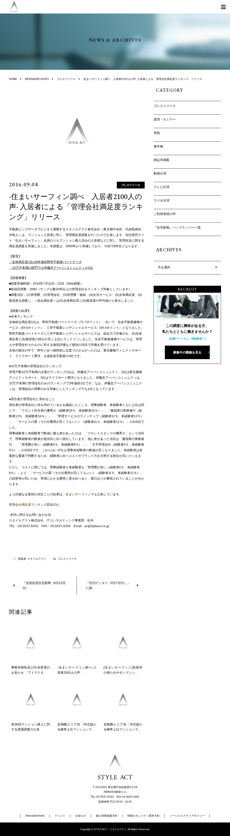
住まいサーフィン (78, 494)
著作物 (158, 146)
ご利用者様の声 (165, 214)
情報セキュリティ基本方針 (143, 815)
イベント (60, 815)
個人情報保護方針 (106, 815)
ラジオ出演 (161, 200)
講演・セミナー (165, 119)
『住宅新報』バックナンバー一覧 (177, 227)
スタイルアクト (36, 558)
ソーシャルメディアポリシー (187, 815)
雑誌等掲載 (161, 160)
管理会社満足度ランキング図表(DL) (34, 504)
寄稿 (157, 133)
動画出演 (160, 173)
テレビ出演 (161, 187)
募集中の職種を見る (187, 352)
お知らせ (80, 815)
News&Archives (35, 815)
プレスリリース (130, 185)
